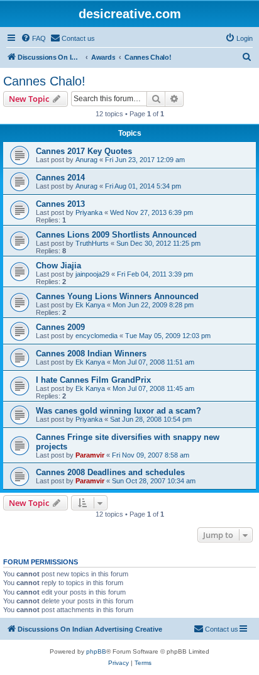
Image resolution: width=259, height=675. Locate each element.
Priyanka (88, 212)
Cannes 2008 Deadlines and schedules (110, 472)
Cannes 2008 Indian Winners (91, 353)
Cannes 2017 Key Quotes (84, 151)
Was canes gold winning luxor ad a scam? (118, 410)
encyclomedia (96, 335)
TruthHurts (92, 243)
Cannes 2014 (60, 177)
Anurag (86, 159)
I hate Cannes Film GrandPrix (93, 380)
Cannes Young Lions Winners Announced (117, 296)
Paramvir (89, 455)
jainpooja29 (92, 274)
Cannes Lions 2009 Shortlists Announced (116, 234)
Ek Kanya (90, 305)
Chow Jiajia (58, 265)
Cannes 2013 (60, 204)
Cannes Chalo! (44, 81)
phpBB (96, 651)
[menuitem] (33, 38)
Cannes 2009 (60, 327)
